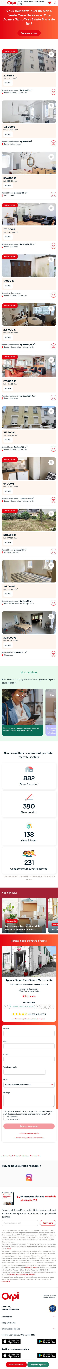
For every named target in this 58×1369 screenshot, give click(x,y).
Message (6, 1093)
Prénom (6, 1028)
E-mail (5, 1054)
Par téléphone (12, 1116)
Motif (5, 1080)
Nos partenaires (8, 1323)
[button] (6, 1007)
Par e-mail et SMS (13, 1119)
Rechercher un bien (29, 33)
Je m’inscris (48, 1223)
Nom (5, 1041)
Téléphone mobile (10, 1067)
